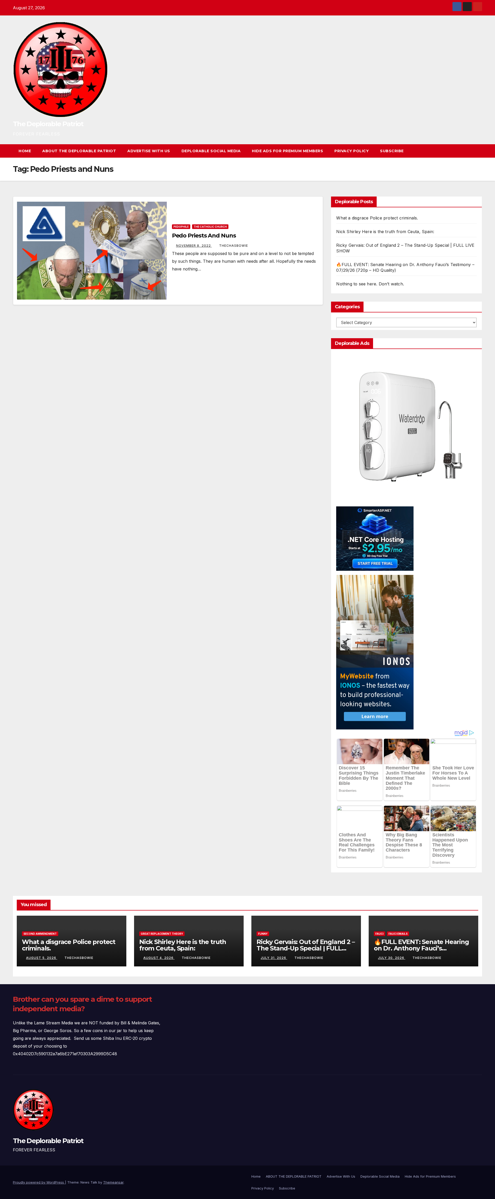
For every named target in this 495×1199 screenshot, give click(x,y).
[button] (468, 151)
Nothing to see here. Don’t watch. (370, 283)
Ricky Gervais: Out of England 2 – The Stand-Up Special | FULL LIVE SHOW (305, 948)
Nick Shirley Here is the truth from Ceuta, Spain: (385, 231)
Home (25, 151)
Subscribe (392, 151)
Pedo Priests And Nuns (204, 235)
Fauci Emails (398, 933)
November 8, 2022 (194, 246)
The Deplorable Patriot (48, 124)
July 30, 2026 (391, 958)
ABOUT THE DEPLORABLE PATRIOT (79, 151)
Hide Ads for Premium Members (287, 151)
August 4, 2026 (159, 958)
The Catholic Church (210, 226)
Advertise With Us (148, 151)
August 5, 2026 (41, 958)
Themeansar (113, 1182)
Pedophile (181, 226)
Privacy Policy (351, 151)
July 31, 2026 (274, 958)
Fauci (379, 933)
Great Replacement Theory (162, 933)
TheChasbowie (233, 246)
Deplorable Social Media (211, 151)
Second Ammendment (40, 933)
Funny (263, 933)
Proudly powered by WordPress (39, 1182)
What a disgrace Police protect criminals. (377, 217)
